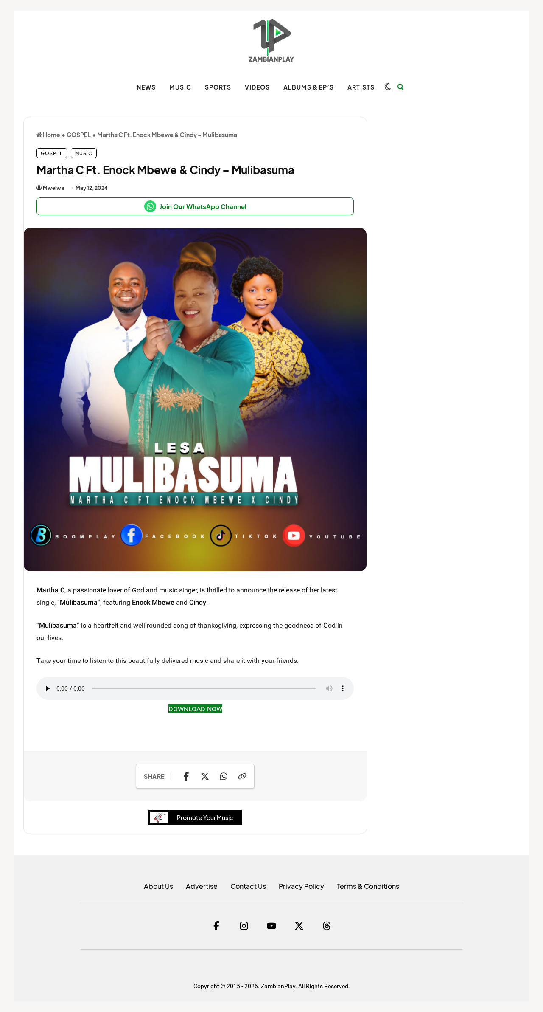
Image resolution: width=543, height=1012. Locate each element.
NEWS (146, 87)
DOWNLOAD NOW (195, 708)
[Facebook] (216, 925)
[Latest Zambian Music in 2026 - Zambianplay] (271, 40)
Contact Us (248, 886)
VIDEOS (257, 87)
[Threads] (326, 925)
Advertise (202, 886)
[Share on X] (204, 776)
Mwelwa (53, 188)
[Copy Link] (242, 776)
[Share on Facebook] (186, 776)
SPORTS (218, 87)
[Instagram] (244, 925)
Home (51, 134)
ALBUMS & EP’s (308, 87)
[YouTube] (271, 925)
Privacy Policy (301, 886)
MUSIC (180, 87)
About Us (158, 886)
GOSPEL (79, 134)
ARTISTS (361, 87)
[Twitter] (299, 925)
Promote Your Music (205, 817)
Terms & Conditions (368, 886)
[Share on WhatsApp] (223, 776)
